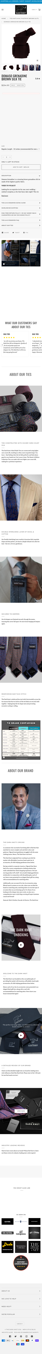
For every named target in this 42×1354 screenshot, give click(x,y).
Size (3, 146)
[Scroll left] (2, 345)
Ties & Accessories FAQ (10, 220)
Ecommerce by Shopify (30, 1332)
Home (4, 18)
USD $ (33, 9)
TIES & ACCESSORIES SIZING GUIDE (14, 203)
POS (15, 1332)
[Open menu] (4, 10)
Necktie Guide (7, 1332)
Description (6, 175)
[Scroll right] (40, 345)
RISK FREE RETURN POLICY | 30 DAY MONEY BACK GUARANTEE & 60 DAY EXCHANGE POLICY (19, 214)
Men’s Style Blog (29, 1329)
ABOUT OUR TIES (7, 225)
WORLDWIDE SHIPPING (10, 208)
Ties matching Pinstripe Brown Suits (24, 18)
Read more (5, 196)
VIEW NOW (21, 1111)
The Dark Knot (12, 1329)
